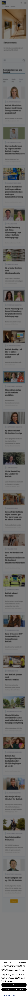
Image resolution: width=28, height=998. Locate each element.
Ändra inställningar (9, 995)
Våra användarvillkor (7, 981)
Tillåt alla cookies (14, 985)
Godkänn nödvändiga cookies (14, 990)
